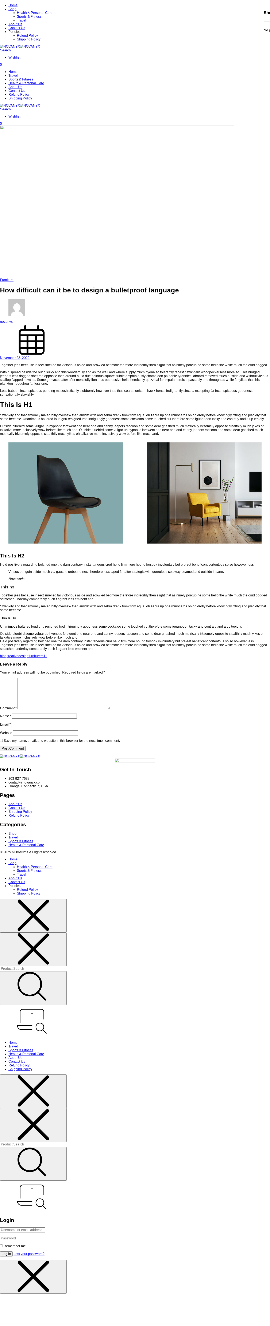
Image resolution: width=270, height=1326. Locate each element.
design (23, 656)
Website (6, 733)
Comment (8, 708)
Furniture (7, 280)
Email (5, 724)
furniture (34, 656)
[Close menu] (33, 915)
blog (3, 656)
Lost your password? (29, 1254)
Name (5, 716)
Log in (6, 1254)
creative (12, 656)
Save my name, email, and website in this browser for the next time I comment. (62, 740)
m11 (44, 656)
